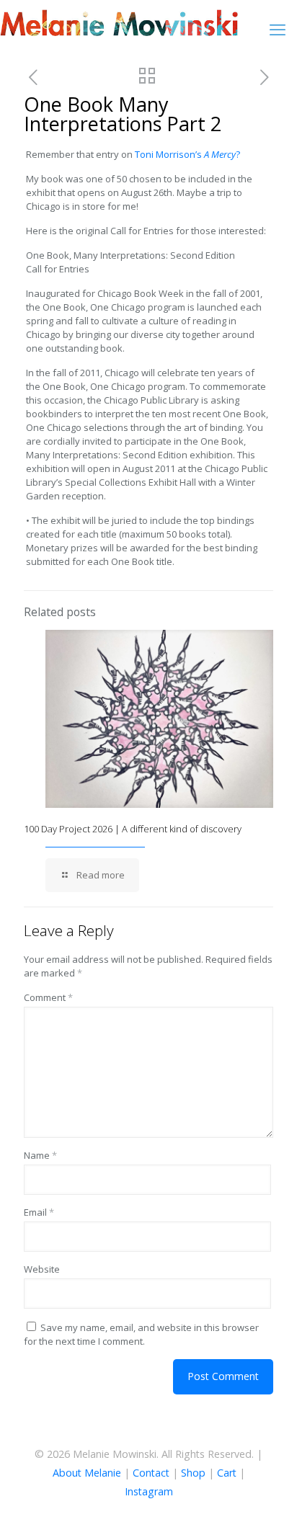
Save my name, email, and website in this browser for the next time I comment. (141, 1334)
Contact (151, 1472)
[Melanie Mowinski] (119, 21)
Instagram (149, 1491)
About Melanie (87, 1472)
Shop (193, 1472)
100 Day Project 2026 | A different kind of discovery (132, 828)
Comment (48, 997)
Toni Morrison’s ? (187, 154)
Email (39, 1212)
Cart (226, 1472)
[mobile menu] (277, 29)
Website (42, 1269)
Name (40, 1155)
